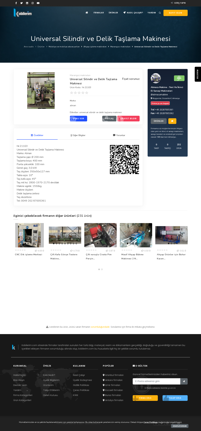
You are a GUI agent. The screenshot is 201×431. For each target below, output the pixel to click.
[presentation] (20, 90)
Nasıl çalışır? (134, 12)
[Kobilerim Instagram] (32, 3)
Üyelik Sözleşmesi (82, 380)
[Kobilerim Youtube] (38, 3)
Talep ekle (175, 398)
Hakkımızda (19, 375)
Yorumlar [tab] (120, 135)
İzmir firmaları (112, 385)
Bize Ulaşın (18, 380)
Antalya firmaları (114, 400)
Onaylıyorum (180, 426)
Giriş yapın (180, 3)
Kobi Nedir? (49, 375)
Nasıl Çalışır (79, 375)
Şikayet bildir (128, 118)
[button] (36, 105)
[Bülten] (184, 381)
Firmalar (99, 12)
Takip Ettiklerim (51, 390)
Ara (179, 78)
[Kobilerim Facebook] (16, 3)
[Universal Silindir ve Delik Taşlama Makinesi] (41, 90)
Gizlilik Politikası (81, 385)
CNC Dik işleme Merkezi (28, 254)
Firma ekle (145, 398)
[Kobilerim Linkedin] (27, 3)
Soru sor (78, 118)
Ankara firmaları (113, 380)
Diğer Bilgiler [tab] (79, 135)
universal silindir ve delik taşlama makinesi (100, 112)
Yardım (152, 12)
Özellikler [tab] (38, 135)
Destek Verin (20, 385)
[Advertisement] (100, 294)
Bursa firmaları (113, 395)
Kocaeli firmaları (114, 390)
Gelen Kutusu (50, 395)
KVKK (75, 395)
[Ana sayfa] (87, 13)
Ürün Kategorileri (22, 400)
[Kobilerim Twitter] (21, 3)
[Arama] (160, 12)
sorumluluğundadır (100, 326)
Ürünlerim (48, 385)
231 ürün (84, 216)
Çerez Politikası (81, 390)
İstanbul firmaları (114, 375)
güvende (172, 388)
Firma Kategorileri (22, 395)
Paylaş (109, 118)
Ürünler (113, 12)
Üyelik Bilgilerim (51, 380)
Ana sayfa (29, 46)
